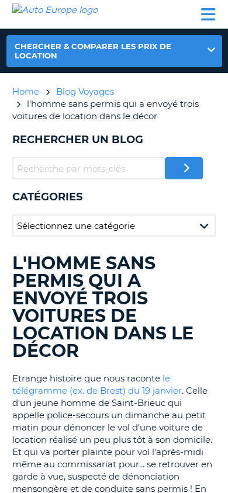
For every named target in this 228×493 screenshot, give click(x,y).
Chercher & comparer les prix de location (93, 50)
